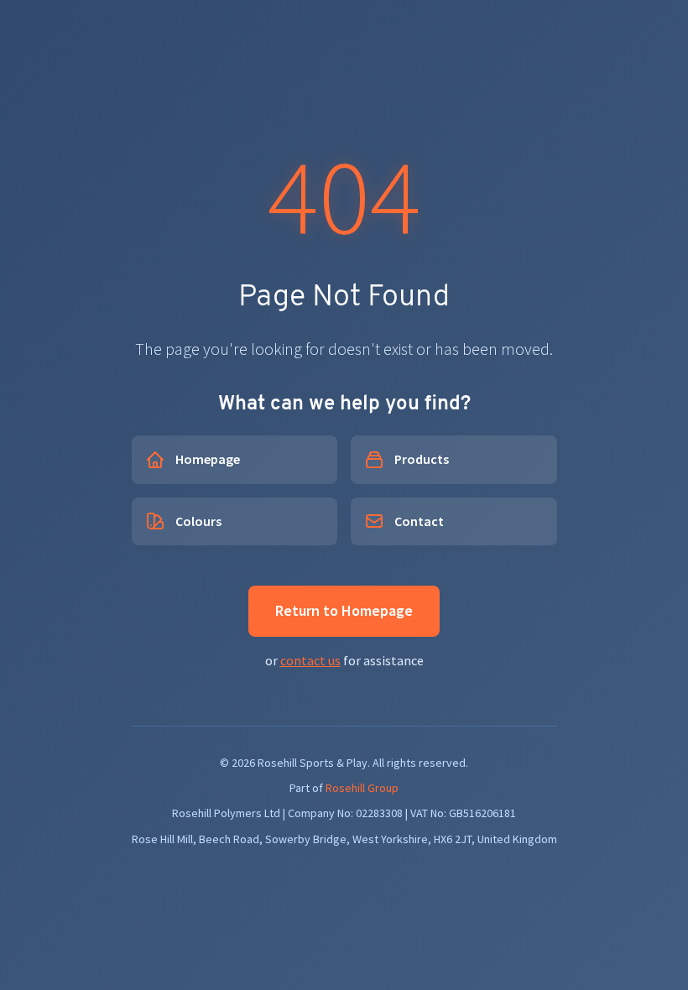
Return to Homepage (344, 610)
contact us (310, 660)
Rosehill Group (362, 787)
